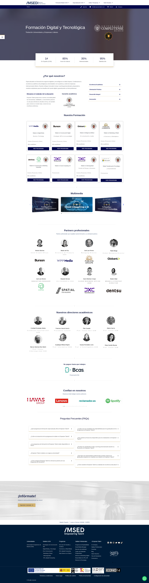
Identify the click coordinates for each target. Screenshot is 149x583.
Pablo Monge (113, 251)
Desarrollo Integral (94, 94)
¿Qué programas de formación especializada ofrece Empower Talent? (50, 428)
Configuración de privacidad (101, 575)
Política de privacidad (85, 575)
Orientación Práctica (95, 89)
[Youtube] (119, 543)
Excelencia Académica (96, 84)
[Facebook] (111, 543)
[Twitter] (116, 543)
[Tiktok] (122, 543)
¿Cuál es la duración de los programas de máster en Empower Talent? (50, 436)
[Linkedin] (108, 543)
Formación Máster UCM (62, 2)
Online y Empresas (93, 2)
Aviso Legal (59, 575)
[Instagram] (113, 543)
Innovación (92, 99)
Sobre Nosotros (107, 2)
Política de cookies (70, 575)
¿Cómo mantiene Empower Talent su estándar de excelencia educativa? (97, 464)
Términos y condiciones (46, 575)
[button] (104, 85)
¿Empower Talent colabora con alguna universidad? (45, 453)
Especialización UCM (78, 2)
